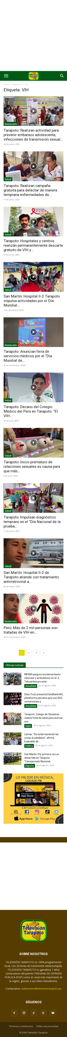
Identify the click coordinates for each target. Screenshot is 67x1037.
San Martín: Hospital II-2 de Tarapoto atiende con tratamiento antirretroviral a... (31, 577)
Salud (8, 179)
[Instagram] (24, 1013)
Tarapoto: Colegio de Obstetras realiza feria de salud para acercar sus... (43, 718)
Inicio (6, 84)
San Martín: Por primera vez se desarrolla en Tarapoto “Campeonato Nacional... (41, 758)
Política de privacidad (47, 1026)
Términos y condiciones (21, 1026)
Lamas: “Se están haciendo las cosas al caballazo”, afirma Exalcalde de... (41, 738)
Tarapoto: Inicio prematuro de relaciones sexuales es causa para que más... (32, 466)
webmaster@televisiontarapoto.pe (41, 988)
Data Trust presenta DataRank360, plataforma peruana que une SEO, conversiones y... (43, 698)
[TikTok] (33, 1013)
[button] (6, 76)
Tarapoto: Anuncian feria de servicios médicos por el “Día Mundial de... (28, 356)
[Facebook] (14, 1013)
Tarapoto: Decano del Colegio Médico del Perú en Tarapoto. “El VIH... (31, 411)
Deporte (29, 765)
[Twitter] (43, 1013)
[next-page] (44, 653)
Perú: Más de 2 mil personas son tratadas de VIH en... (31, 630)
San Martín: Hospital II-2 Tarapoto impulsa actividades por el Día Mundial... (32, 300)
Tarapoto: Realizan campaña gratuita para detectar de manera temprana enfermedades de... (30, 190)
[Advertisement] (33, 35)
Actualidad (30, 685)
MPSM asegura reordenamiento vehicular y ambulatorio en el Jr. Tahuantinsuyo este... (42, 678)
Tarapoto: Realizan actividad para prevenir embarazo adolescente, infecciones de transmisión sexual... (33, 134)
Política (29, 745)
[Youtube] (52, 1013)
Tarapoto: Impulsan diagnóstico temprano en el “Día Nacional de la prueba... (32, 521)
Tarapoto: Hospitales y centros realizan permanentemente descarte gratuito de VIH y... (33, 245)
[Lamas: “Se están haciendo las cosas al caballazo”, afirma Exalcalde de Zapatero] (12, 738)
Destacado (11, 123)
